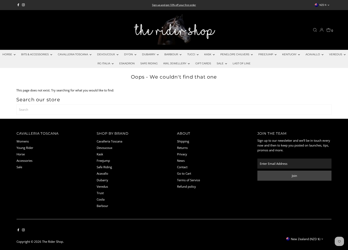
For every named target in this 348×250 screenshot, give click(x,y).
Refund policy (186, 186)
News (181, 161)
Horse (7, 54)
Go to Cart (184, 173)
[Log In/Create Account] (321, 30)
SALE (220, 63)
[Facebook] (18, 5)
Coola (101, 199)
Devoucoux (106, 54)
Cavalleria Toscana (73, 54)
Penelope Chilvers (235, 54)
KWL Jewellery (175, 63)
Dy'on (129, 54)
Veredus (336, 54)
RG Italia (104, 63)
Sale (19, 167)
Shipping (183, 141)
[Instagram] (23, 5)
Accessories (24, 161)
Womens (23, 141)
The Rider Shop (52, 242)
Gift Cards (203, 63)
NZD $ (322, 5)
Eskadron (127, 63)
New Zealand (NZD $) (305, 239)
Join (294, 176)
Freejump (266, 54)
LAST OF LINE (242, 63)
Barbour (171, 54)
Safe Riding (149, 63)
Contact (182, 167)
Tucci (191, 54)
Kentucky (289, 54)
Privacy (182, 154)
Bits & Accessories (35, 54)
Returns (182, 148)
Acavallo (313, 54)
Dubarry (149, 54)
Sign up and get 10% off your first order (174, 5)
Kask (208, 54)
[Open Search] (315, 30)
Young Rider (25, 148)
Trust (100, 193)
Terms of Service (188, 180)
